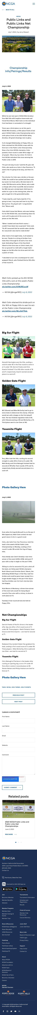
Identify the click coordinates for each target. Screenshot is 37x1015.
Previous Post (18, 695)
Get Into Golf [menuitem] (6, 935)
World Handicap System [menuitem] (9, 948)
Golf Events (26, 687)
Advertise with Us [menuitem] (7, 965)
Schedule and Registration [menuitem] (24, 901)
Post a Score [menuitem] (6, 943)
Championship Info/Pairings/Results (18, 69)
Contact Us (5, 870)
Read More (9, 834)
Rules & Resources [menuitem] (8, 924)
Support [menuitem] (22, 946)
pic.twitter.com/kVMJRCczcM (15, 286)
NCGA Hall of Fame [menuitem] (8, 975)
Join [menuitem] (3, 894)
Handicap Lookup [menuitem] (7, 946)
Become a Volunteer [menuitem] (8, 977)
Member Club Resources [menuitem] (24, 914)
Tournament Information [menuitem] (27, 897)
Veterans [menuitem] (4, 903)
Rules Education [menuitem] (7, 929)
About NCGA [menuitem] (6, 959)
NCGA (18, 16)
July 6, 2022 (27, 292)
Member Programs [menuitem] (8, 908)
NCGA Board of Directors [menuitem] (6, 971)
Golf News (16, 687)
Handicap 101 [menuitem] (6, 951)
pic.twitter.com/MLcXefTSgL (14, 311)
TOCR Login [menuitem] (23, 937)
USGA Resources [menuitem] (7, 932)
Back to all (10, 10)
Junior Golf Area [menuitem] (25, 926)
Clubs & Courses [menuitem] (25, 910)
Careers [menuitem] (4, 980)
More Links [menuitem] (23, 932)
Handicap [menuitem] (5, 940)
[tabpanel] (18, 820)
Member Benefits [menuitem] (7, 900)
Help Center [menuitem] (23, 948)
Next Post (18, 701)
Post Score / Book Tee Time (13, 877)
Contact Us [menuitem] (23, 951)
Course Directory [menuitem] (25, 917)
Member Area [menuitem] (6, 911)
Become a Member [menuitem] (8, 897)
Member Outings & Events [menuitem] (8, 915)
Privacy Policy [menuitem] (24, 940)
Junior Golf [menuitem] (23, 924)
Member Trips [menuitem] (6, 918)
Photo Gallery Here (14, 487)
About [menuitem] (4, 957)
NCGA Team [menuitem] (6, 968)
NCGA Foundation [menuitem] (7, 962)
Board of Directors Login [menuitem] (27, 935)
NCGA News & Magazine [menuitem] (9, 926)
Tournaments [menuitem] (24, 894)
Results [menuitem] (22, 905)
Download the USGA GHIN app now (16, 884)
